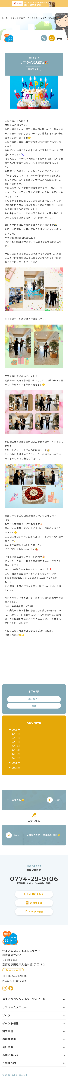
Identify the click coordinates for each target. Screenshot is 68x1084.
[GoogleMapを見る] (13, 970)
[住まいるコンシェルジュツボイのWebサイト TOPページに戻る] (8, 38)
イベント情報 (10, 1023)
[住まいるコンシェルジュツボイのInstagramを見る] (4, 988)
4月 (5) (16, 745)
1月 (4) (16, 733)
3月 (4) (16, 741)
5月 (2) (16, 749)
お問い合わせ (10, 1055)
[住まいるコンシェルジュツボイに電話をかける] (34, 880)
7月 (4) (16, 757)
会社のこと (33, 68)
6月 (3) (16, 753)
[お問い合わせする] (52, 38)
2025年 (16, 763)
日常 (34, 705)
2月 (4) (16, 737)
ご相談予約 (9, 1063)
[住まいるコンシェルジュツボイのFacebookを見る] (10, 988)
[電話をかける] (44, 38)
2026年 (16, 729)
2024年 (16, 768)
